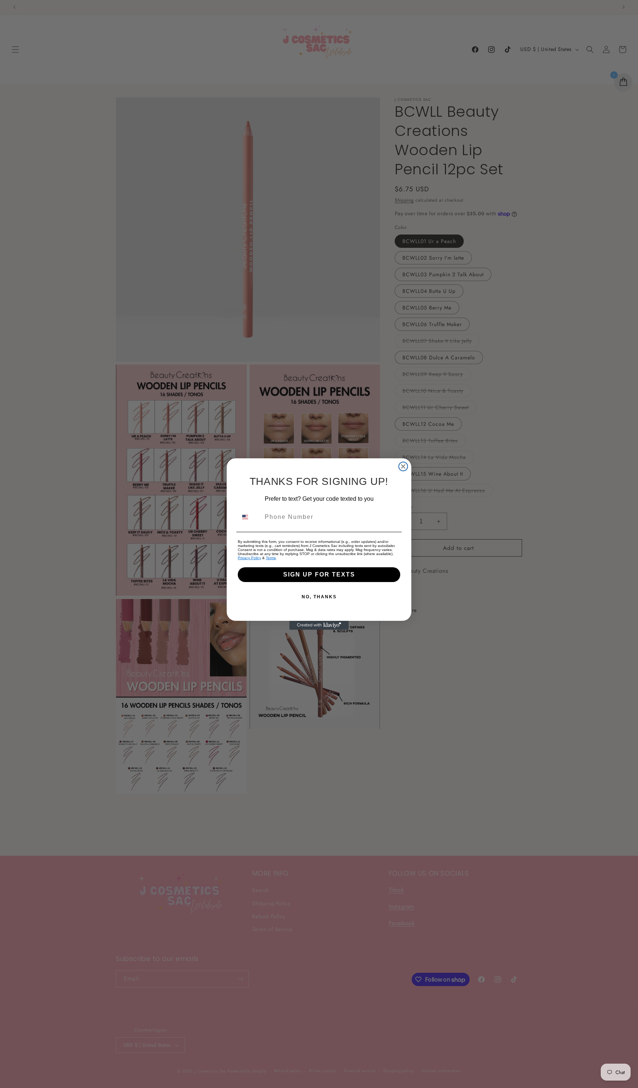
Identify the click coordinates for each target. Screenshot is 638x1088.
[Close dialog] (403, 466)
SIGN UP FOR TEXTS (319, 574)
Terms (271, 558)
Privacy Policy (249, 558)
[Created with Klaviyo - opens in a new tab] (319, 625)
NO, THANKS (319, 596)
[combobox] (249, 517)
